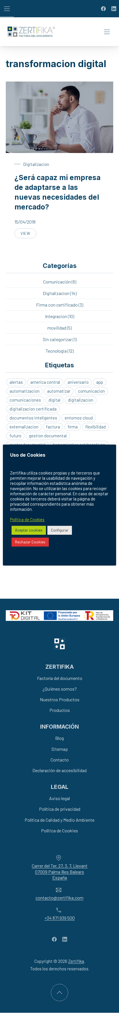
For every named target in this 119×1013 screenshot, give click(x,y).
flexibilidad (95, 426)
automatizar (58, 391)
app (99, 382)
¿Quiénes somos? (59, 688)
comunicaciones (25, 399)
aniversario (78, 382)
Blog (59, 738)
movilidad (56, 327)
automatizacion (25, 391)
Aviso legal (59, 798)
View (28, 234)
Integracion (56, 316)
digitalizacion (80, 399)
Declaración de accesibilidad (59, 770)
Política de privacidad (59, 809)
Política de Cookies (59, 830)
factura (53, 426)
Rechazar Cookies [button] (30, 542)
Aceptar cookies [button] (28, 530)
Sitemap (59, 749)
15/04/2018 (25, 221)
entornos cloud (79, 417)
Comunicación (57, 281)
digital (54, 399)
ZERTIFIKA (59, 666)
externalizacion (24, 426)
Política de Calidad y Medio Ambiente (59, 820)
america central (45, 382)
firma (73, 426)
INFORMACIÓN (59, 726)
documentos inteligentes (33, 417)
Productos (59, 710)
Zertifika (76, 961)
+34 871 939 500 (59, 918)
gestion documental (48, 435)
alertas (16, 382)
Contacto (60, 759)
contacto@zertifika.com (59, 897)
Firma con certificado (57, 304)
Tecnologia (56, 351)
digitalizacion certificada (33, 408)
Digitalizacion (36, 164)
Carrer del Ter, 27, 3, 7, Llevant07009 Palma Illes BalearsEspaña (60, 871)
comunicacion (91, 391)
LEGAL (59, 786)
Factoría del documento (59, 678)
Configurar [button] (59, 530)
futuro (15, 435)
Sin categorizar (57, 339)
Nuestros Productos (59, 699)
